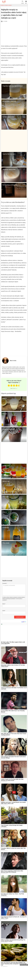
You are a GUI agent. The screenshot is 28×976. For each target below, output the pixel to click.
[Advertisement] (14, 32)
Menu (26, 3)
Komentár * (4, 583)
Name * (3, 603)
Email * (3, 610)
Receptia (2, 5)
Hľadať (22, 3)
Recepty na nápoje (8, 5)
